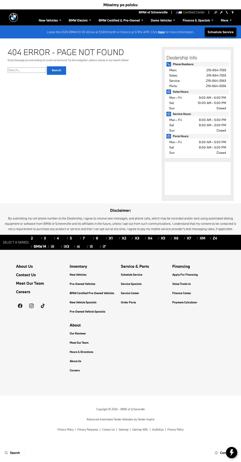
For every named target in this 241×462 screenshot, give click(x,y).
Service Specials (131, 284)
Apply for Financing (185, 274)
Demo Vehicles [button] (161, 21)
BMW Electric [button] (78, 21)
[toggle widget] (231, 452)
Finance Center (181, 293)
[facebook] (20, 306)
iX (52, 246)
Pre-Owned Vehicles (82, 284)
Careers (23, 291)
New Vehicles (78, 274)
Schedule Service (220, 32)
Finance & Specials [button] (196, 21)
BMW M (40, 246)
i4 (78, 246)
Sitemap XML (140, 429)
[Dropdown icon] (215, 12)
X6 (176, 238)
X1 (111, 238)
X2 (124, 238)
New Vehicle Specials (83, 302)
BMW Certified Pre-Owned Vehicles (92, 293)
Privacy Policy (65, 429)
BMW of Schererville (132, 409)
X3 (137, 238)
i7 (104, 246)
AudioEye (158, 429)
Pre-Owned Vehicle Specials (87, 311)
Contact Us (26, 274)
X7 (189, 238)
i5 (91, 246)
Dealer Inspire (146, 419)
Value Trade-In (181, 284)
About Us (24, 266)
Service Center (130, 293)
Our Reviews (78, 333)
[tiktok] (43, 306)
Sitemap (123, 429)
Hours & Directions (81, 352)
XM (202, 238)
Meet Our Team (30, 283)
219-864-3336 (216, 86)
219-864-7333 (216, 70)
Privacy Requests (87, 429)
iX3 (66, 246)
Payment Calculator (184, 302)
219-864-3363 (216, 81)
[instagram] (31, 306)
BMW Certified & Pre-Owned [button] (119, 21)
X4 (150, 238)
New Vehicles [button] (48, 21)
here (161, 32)
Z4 (215, 238)
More (225, 21)
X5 (163, 238)
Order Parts (128, 302)
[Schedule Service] (221, 12)
